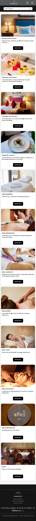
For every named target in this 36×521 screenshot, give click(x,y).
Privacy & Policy (18, 503)
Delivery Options (18, 499)
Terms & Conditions (18, 501)
